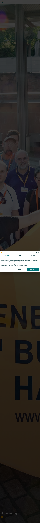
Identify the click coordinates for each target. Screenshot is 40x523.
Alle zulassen (32, 269)
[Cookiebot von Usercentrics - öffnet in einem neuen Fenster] (34, 252)
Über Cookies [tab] (33, 255)
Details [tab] (20, 255)
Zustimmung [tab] (7, 255)
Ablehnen (19, 269)
